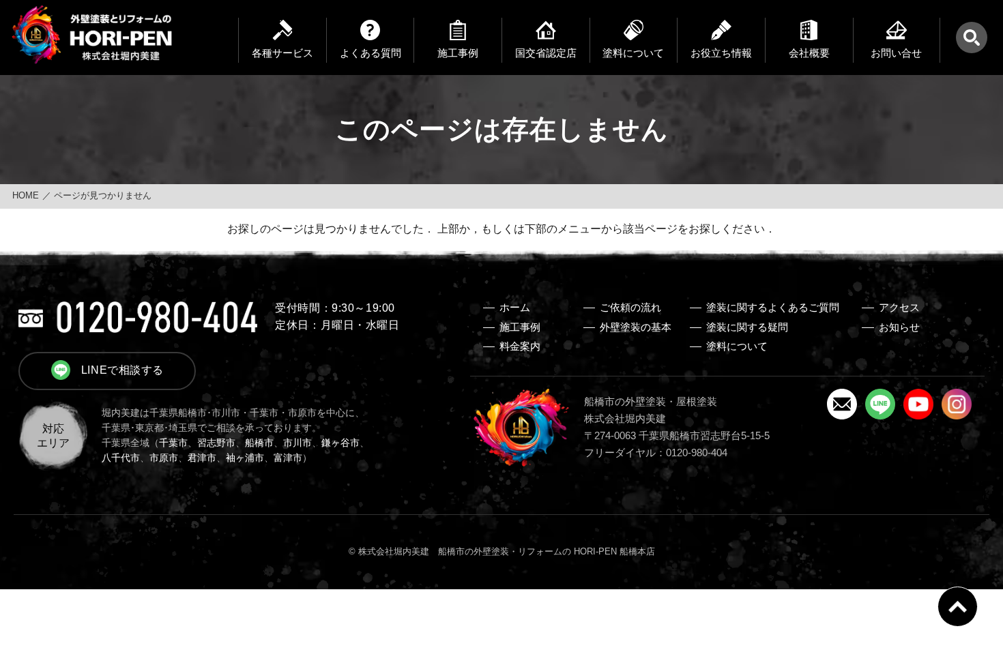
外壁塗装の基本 (635, 327)
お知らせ (899, 327)
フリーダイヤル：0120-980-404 (655, 452)
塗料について (737, 346)
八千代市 (121, 458)
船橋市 (259, 443)
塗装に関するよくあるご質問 (772, 307)
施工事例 (519, 327)
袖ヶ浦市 (245, 458)
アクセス (899, 307)
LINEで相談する (122, 370)
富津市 (288, 458)
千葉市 (173, 443)
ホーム (514, 307)
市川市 (297, 443)
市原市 (163, 458)
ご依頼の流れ (630, 307)
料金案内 (519, 346)
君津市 (202, 458)
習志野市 (216, 443)
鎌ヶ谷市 (340, 443)
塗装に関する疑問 (747, 327)
